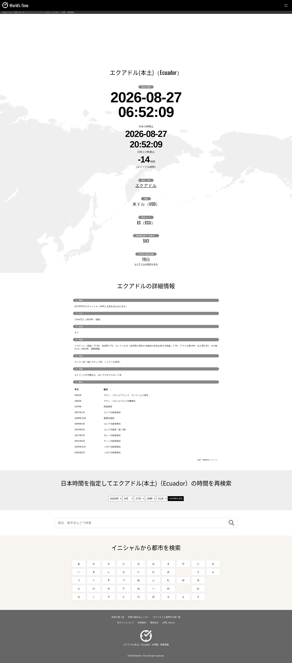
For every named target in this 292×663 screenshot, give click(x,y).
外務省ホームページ (209, 460)
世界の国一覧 (19, 12)
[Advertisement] (146, 36)
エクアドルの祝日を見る (146, 264)
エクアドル (31, 12)
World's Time (7, 12)
